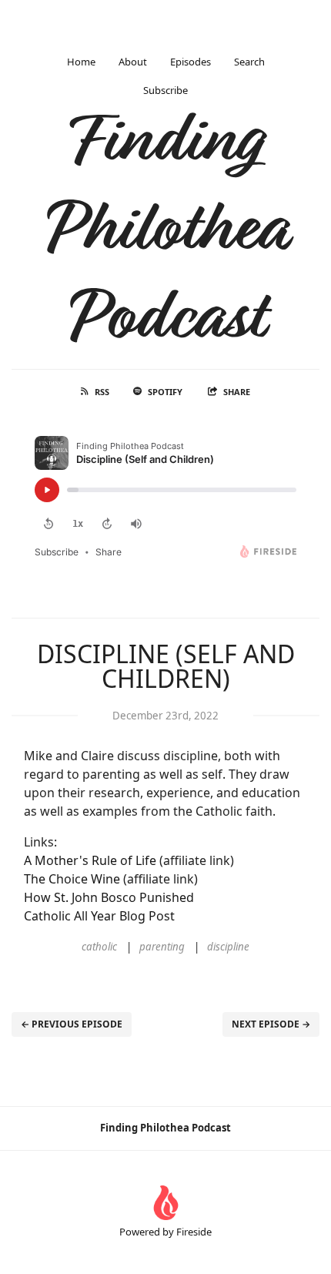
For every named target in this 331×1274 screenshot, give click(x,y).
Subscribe (165, 90)
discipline (228, 947)
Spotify (165, 391)
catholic (99, 947)
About (133, 62)
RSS (102, 391)
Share (236, 391)
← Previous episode (71, 1024)
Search (249, 62)
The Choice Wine (72, 878)
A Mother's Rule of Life (90, 860)
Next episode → (271, 1024)
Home (81, 62)
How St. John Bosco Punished (109, 897)
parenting (162, 947)
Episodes (190, 62)
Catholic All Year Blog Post (99, 915)
